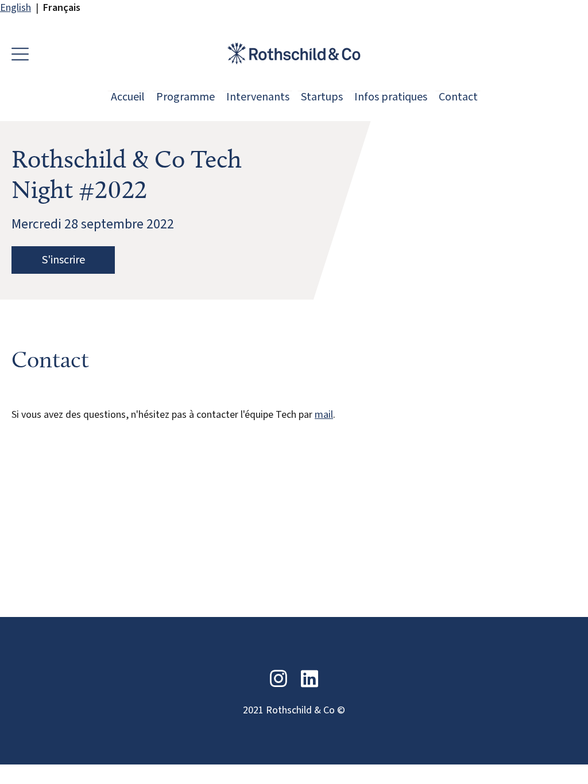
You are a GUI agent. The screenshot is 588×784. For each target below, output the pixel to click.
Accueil (128, 97)
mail (324, 414)
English (15, 8)
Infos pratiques (390, 97)
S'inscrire (63, 260)
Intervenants (257, 97)
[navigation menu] (22, 53)
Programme (185, 97)
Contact (458, 97)
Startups (322, 97)
